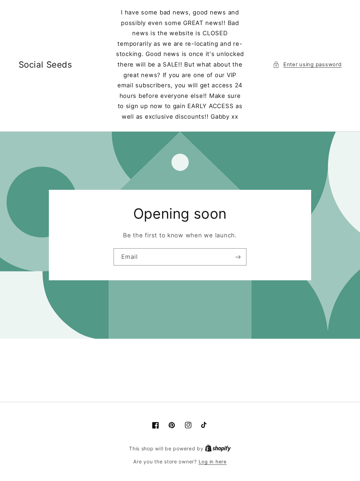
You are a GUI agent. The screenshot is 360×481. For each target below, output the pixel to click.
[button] (307, 64)
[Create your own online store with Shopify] (218, 448)
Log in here (213, 461)
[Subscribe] (238, 257)
